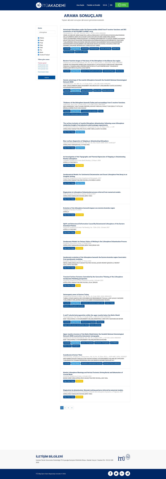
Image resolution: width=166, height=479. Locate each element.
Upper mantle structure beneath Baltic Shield (76, 325)
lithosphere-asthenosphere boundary (92, 363)
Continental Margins (108, 71)
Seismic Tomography (87, 343)
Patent (42, 40)
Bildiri (41, 52)
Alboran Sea (119, 71)
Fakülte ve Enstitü (93, 5)
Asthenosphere (94, 48)
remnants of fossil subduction (112, 363)
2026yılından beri (43, 65)
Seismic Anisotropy (87, 90)
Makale (42, 38)
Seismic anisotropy (105, 48)
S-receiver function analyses (89, 111)
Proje (41, 43)
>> (72, 408)
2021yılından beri (43, 69)
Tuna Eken (67, 48)
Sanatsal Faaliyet (45, 55)
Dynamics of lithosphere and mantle (91, 71)
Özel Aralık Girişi (43, 72)
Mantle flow (116, 48)
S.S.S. (105, 5)
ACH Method (114, 343)
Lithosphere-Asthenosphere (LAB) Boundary (76, 114)
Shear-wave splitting (81, 52)
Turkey (101, 111)
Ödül (41, 47)
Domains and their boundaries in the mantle (76, 93)
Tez (41, 50)
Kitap (41, 45)
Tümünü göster (42, 63)
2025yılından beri (43, 67)
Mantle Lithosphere (108, 90)
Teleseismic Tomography (102, 343)
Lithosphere (85, 48)
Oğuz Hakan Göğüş (69, 132)
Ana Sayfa (80, 5)
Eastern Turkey (110, 303)
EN (111, 5)
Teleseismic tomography (88, 322)
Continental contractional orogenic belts (93, 303)
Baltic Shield (97, 90)
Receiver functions (69, 52)
